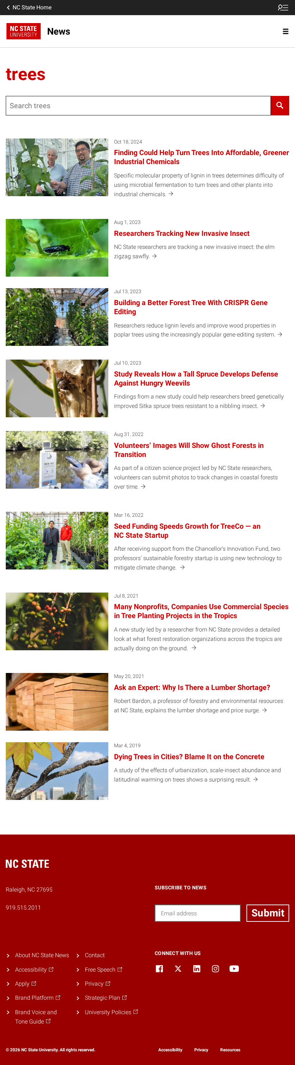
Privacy (201, 1049)
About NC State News (42, 955)
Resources (230, 1049)
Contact (95, 955)
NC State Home (32, 7)
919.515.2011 (23, 907)
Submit (267, 913)
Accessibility (170, 1049)
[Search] (280, 105)
